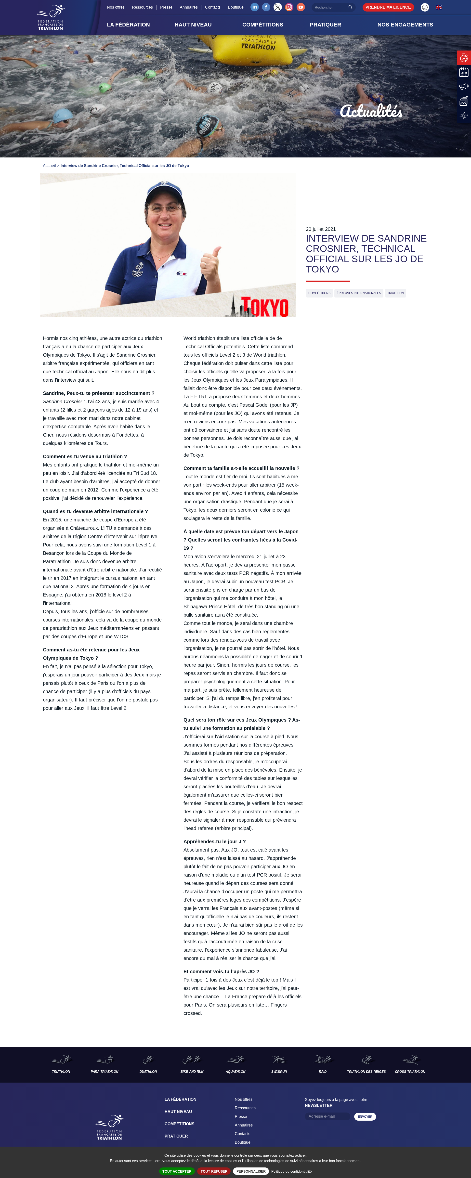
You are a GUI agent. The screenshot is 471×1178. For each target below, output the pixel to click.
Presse (166, 7)
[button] (139, 25)
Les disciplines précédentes (20, 1065)
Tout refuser (214, 1171)
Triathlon (395, 293)
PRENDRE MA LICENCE (388, 7)
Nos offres (116, 7)
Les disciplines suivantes (451, 1065)
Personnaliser (251, 1171)
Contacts (213, 7)
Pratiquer (176, 1136)
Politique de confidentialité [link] (291, 1171)
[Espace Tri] (425, 7)
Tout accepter (176, 1171)
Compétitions (319, 293)
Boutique (236, 7)
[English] (439, 7)
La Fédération (180, 1099)
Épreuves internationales (359, 293)
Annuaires (189, 7)
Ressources (142, 7)
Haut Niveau (178, 1112)
